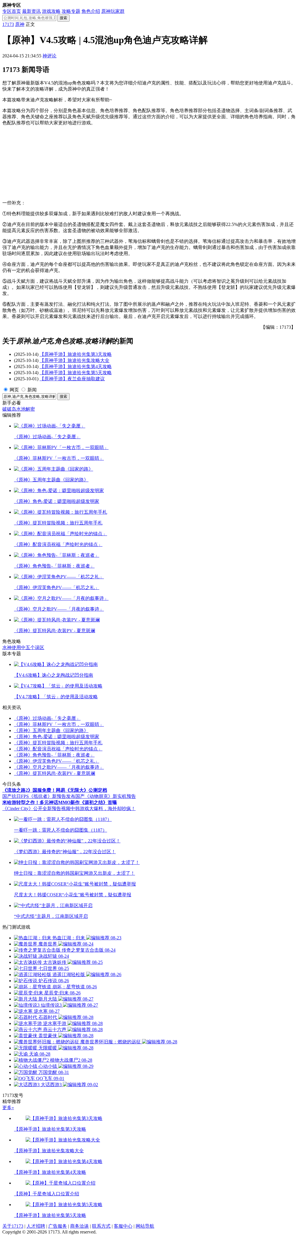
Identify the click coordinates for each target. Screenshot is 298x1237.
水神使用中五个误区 (23, 647)
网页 (14, 389)
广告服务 (57, 1226)
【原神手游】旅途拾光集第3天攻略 (76, 354)
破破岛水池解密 (18, 409)
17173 (8, 24)
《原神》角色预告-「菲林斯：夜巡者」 (54, 754)
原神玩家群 (113, 11)
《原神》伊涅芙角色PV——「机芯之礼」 (56, 761)
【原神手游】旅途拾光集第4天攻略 (76, 366)
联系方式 (101, 1226)
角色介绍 (90, 11)
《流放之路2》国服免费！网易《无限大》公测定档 (54, 790)
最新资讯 (31, 11)
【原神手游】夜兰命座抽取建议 (72, 378)
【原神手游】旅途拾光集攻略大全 (74, 360)
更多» (8, 1107)
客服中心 (123, 1226)
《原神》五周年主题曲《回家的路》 (51, 730)
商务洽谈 (79, 1226)
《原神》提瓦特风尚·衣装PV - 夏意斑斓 (54, 773)
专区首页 (11, 11)
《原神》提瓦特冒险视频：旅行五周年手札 (58, 742)
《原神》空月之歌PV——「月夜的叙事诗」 (59, 767)
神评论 (49, 55)
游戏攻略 (51, 11)
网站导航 (145, 1226)
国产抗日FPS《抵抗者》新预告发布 (38, 796)
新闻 (32, 389)
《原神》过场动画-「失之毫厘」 (47, 718)
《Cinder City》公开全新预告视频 (36, 808)
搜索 (63, 18)
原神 (19, 24)
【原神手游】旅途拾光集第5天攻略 (76, 372)
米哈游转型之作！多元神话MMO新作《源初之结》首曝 (59, 802)
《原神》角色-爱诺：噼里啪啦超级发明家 (56, 736)
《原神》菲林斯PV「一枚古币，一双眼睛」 (59, 724)
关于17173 (12, 1226)
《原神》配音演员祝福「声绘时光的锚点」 (58, 748)
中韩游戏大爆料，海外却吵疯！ (103, 808)
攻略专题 (71, 11)
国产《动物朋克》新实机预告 (105, 796)
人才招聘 (35, 1226)
